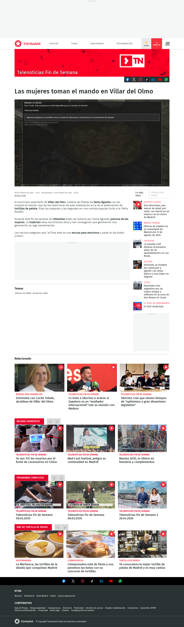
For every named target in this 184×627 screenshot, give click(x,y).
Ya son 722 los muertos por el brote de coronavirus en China (39, 438)
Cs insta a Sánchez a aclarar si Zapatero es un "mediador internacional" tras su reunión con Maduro (92, 378)
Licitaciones (133, 608)
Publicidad (79, 608)
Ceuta (147, 282)
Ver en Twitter (73, 581)
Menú (167, 43)
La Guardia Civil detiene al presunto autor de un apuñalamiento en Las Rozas (137, 244)
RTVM (18, 591)
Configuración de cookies (82, 610)
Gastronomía (23, 560)
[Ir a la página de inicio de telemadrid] (27, 43)
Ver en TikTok (92, 581)
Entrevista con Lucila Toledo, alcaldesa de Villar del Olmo (39, 378)
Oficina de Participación (25, 610)
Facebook (127, 79)
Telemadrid (29, 596)
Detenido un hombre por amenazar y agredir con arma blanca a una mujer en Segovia (137, 264)
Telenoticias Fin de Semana (83, 394)
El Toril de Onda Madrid (156, 303)
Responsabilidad (37, 608)
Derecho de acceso (94, 608)
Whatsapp (166, 79)
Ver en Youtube (111, 581)
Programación (124, 44)
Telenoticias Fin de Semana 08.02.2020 (39, 494)
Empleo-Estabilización (115, 608)
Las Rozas (149, 241)
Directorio (67, 608)
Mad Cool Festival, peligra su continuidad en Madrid (90, 438)
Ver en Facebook (63, 581)
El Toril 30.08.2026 (137, 306)
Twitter (134, 79)
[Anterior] (50, 421)
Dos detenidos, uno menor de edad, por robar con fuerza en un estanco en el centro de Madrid (137, 205)
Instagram (140, 79)
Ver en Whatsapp (120, 581)
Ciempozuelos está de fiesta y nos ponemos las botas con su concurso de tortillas (90, 544)
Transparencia (54, 608)
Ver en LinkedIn (101, 581)
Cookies (65, 610)
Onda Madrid (97, 44)
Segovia (148, 261)
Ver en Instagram (82, 581)
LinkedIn (153, 79)
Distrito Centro (152, 202)
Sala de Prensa (21, 608)
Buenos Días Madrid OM (29, 394)
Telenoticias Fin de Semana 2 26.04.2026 (142, 494)
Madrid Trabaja (152, 223)
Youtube (160, 79)
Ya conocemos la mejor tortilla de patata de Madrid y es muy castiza (142, 544)
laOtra (53, 596)
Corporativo (23, 603)
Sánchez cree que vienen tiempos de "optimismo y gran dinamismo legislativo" (143, 402)
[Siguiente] (57, 421)
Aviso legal (55, 610)
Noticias (53, 44)
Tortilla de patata (23, 293)
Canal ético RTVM (148, 608)
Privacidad (43, 610)
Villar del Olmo (40, 293)
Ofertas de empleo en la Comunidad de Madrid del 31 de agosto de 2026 (137, 226)
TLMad (74, 44)
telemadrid (24, 621)
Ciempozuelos (76, 560)
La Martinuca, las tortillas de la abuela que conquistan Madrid (39, 544)
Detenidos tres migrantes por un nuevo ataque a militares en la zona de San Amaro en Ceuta (137, 285)
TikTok (147, 79)
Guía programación (66, 596)
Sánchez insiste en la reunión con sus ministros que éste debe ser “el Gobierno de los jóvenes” (144, 378)
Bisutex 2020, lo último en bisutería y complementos (142, 438)
